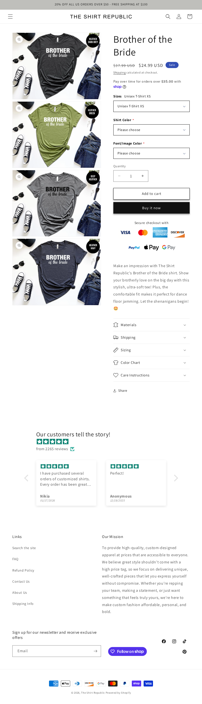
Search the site (24, 548)
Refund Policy (23, 570)
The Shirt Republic (93, 692)
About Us (19, 592)
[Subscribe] (95, 651)
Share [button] (122, 390)
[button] (10, 16)
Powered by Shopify (118, 692)
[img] (103, 441)
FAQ (15, 559)
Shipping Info (23, 603)
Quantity (119, 166)
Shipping (119, 72)
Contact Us (21, 581)
